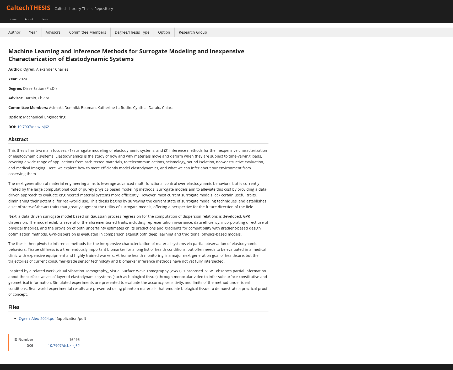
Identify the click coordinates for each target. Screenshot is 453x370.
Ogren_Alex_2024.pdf (37, 318)
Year (33, 32)
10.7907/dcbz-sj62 (33, 126)
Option (164, 32)
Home (12, 19)
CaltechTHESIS (28, 7)
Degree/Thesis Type (132, 32)
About (29, 19)
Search (46, 19)
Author (14, 32)
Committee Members (87, 32)
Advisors (53, 32)
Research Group (193, 32)
